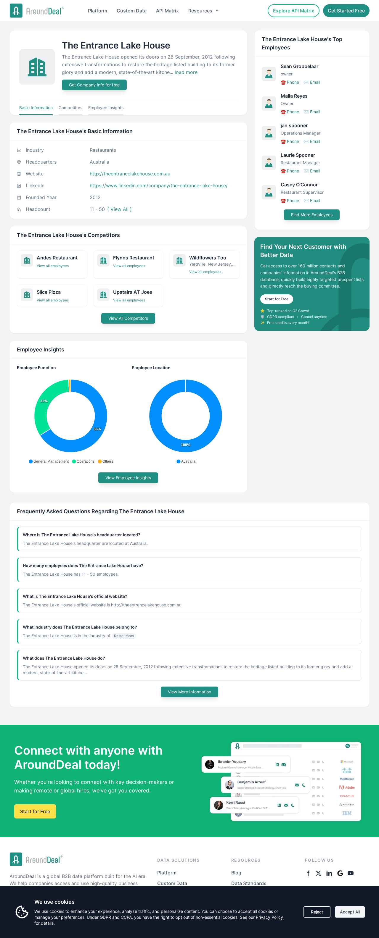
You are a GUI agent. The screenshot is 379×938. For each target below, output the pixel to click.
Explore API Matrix (293, 11)
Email (312, 82)
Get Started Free (346, 11)
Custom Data (132, 11)
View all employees (53, 266)
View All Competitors (128, 318)
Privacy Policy (269, 917)
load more (186, 72)
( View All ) (119, 209)
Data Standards (248, 883)
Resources (200, 11)
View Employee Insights (128, 477)
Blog (236, 873)
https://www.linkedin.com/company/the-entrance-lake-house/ (159, 185)
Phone (290, 82)
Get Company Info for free (94, 84)
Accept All (350, 911)
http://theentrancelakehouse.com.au (130, 174)
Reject (317, 911)
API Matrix (167, 11)
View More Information (189, 691)
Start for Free (276, 299)
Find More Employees (312, 214)
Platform (97, 11)
